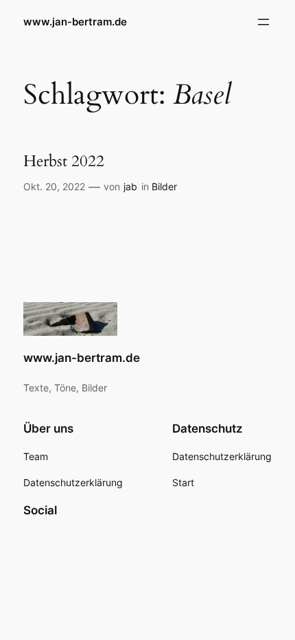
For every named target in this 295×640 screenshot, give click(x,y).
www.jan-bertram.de (75, 22)
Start (183, 482)
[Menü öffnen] (263, 22)
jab (130, 186)
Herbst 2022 (63, 161)
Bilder (164, 186)
